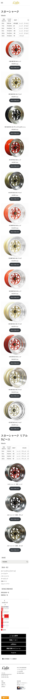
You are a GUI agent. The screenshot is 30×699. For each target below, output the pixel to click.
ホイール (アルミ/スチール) (8, 571)
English (13, 652)
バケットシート (5, 576)
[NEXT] (5, 605)
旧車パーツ (4, 581)
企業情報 (3, 683)
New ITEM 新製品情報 (21, 667)
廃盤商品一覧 (4, 595)
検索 (27, 562)
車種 (2, 681)
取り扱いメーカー (20, 684)
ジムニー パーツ (5, 584)
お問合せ (13, 644)
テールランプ (4, 578)
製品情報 (19, 681)
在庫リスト (3, 684)
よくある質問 (13, 636)
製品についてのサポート (22, 683)
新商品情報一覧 (5, 592)
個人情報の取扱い (20, 673)
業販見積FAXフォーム (14, 648)
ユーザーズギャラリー (21, 669)
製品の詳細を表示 (15, 67)
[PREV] (5, 601)
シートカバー (4, 573)
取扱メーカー (13, 640)
